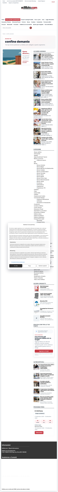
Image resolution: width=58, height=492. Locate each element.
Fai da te (24, 22)
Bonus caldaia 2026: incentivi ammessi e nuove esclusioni (46, 101)
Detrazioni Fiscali (16, 22)
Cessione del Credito (39, 196)
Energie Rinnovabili (39, 219)
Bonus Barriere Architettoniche (45, 168)
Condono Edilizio (38, 206)
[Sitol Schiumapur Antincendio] (36, 288)
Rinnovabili (9, 24)
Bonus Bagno (40, 166)
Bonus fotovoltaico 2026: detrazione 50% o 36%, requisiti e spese (47, 55)
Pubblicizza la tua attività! (26, 24)
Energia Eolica (41, 222)
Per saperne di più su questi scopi (18, 261)
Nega (29, 265)
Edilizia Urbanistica (39, 217)
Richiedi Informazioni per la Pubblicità (11, 478)
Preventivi (16, 24)
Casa (43, 19)
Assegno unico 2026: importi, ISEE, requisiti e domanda (47, 139)
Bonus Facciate (41, 173)
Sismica (36, 274)
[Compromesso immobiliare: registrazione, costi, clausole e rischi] (36, 391)
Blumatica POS (43, 301)
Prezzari (4, 24)
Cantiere (36, 189)
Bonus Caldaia (41, 170)
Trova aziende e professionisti (13, 19)
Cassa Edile (37, 193)
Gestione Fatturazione (43, 199)
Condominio (39, 22)
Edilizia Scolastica (39, 215)
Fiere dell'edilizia (49, 24)
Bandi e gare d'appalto (38, 24)
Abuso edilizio (38, 152)
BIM (35, 162)
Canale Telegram (41, 1)
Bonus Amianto (41, 165)
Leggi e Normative (50, 19)
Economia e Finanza (6, 22)
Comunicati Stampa (39, 197)
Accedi (53, 1)
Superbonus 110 (41, 188)
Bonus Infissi (40, 175)
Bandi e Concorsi (38, 158)
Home (4, 1)
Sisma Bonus (40, 184)
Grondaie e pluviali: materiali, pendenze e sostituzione (45, 382)
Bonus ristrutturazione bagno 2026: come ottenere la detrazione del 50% (47, 83)
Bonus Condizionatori (43, 171)
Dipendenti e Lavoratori (40, 210)
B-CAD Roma (39, 411)
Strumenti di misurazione (43, 202)
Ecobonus (39, 183)
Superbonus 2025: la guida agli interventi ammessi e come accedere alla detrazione (46, 111)
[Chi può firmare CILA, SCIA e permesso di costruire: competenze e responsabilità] (36, 367)
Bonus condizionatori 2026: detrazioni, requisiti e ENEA (46, 91)
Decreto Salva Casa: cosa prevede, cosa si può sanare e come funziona (46, 121)
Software (39, 201)
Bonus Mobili (40, 176)
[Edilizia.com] (29, 8)
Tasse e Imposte (38, 278)
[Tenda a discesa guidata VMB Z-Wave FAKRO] (36, 296)
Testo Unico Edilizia (39, 279)
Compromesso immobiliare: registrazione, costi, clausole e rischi (47, 390)
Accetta (16, 265)
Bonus (28, 22)
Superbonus (40, 186)
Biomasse (39, 220)
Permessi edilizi (47, 22)
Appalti (36, 155)
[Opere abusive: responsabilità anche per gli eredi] (12, 57)
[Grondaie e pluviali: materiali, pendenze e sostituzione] (36, 384)
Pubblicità (5, 2)
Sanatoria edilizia (38, 271)
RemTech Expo (38, 426)
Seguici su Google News (14, 2)
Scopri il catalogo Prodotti (27, 19)
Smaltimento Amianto (39, 276)
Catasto (36, 194)
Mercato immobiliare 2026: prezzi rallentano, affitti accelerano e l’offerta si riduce (46, 398)
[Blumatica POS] (36, 303)
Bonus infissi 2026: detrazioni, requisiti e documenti (46, 73)
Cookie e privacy (6, 464)
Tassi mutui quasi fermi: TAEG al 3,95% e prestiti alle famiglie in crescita (47, 375)
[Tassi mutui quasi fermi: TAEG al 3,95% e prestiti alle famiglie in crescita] (36, 376)
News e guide (38, 19)
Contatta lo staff (6, 483)
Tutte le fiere (39, 432)
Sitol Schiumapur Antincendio (44, 287)
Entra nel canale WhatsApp (30, 1)
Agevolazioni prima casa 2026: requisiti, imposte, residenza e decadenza (46, 130)
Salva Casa (37, 269)
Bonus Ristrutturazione (43, 179)
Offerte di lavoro (41, 160)
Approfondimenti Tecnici (40, 157)
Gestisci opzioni (43, 265)
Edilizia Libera (37, 214)
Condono (33, 22)
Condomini (37, 204)
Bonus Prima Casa (42, 178)
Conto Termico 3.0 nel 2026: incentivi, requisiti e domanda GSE (47, 64)
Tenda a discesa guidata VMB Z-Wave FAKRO (46, 294)
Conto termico (38, 207)
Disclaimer (4, 468)
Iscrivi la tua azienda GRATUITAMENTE (15, 1)
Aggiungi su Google (44, 351)
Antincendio (37, 153)
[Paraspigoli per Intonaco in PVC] (36, 311)
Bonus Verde (40, 181)
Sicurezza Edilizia (38, 273)
